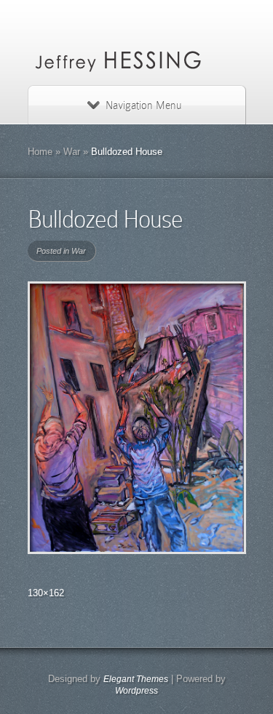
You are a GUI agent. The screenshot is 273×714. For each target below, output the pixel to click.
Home (40, 151)
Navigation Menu (143, 105)
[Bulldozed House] (137, 418)
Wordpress (136, 691)
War (71, 151)
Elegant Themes (135, 679)
